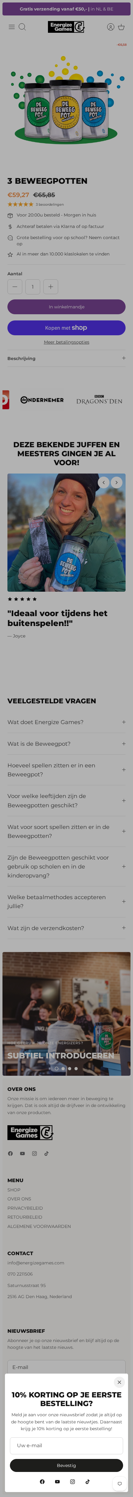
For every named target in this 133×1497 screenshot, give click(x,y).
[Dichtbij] (119, 1382)
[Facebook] (42, 1481)
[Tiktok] (88, 1481)
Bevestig (66, 1465)
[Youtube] (57, 1481)
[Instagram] (72, 1481)
